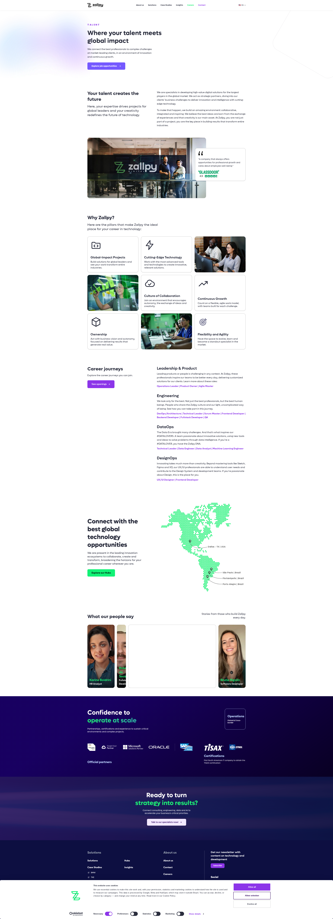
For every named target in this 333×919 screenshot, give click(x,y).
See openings (99, 384)
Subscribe (217, 865)
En (241, 5)
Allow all (252, 887)
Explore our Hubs (101, 572)
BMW (93, 872)
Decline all (252, 904)
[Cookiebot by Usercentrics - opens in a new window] (76, 914)
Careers (190, 5)
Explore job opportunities (104, 66)
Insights (179, 5)
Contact (202, 5)
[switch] (134, 914)
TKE (92, 877)
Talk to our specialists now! (164, 822)
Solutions (152, 5)
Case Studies (166, 5)
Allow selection (252, 895)
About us (140, 5)
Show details (195, 914)
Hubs (127, 860)
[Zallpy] (95, 5)
